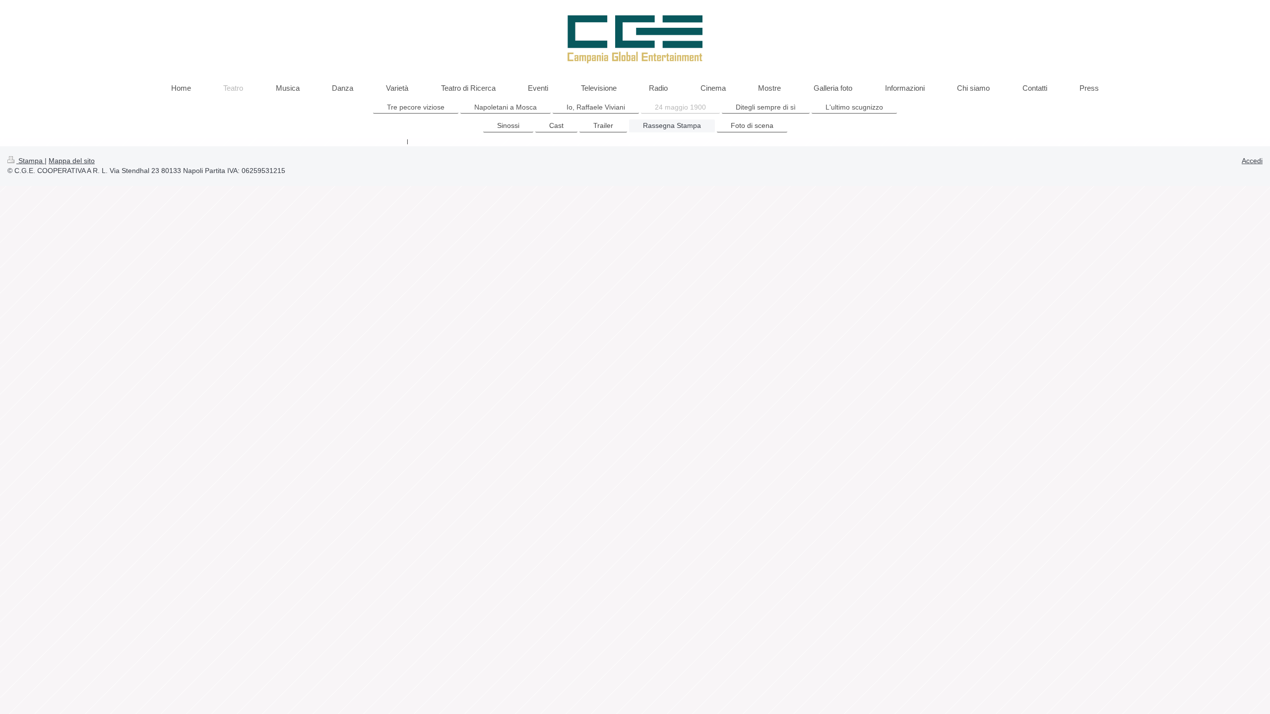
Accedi (1252, 161)
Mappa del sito (72, 161)
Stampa (30, 161)
